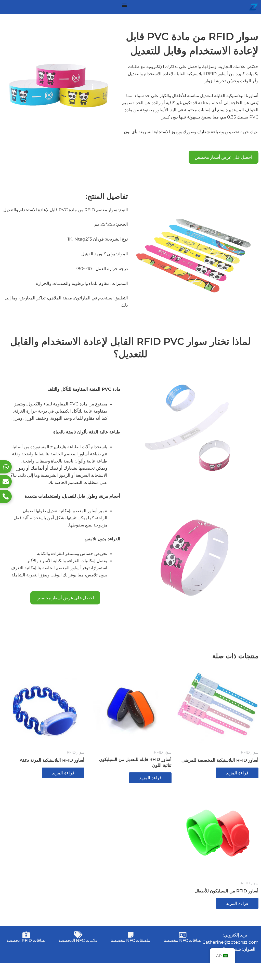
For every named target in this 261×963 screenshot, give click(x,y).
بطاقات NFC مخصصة (183, 940)
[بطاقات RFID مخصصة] (26, 934)
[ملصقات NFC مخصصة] (130, 934)
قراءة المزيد (237, 772)
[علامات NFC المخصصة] (78, 934)
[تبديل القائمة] (124, 5)
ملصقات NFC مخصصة (130, 940)
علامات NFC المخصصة (78, 940)
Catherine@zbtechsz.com (230, 942)
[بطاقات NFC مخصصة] (182, 934)
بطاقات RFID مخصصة (26, 940)
